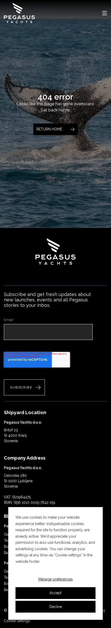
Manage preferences (55, 579)
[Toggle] (104, 13)
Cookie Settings (17, 621)
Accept (55, 593)
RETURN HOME (49, 129)
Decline (55, 607)
